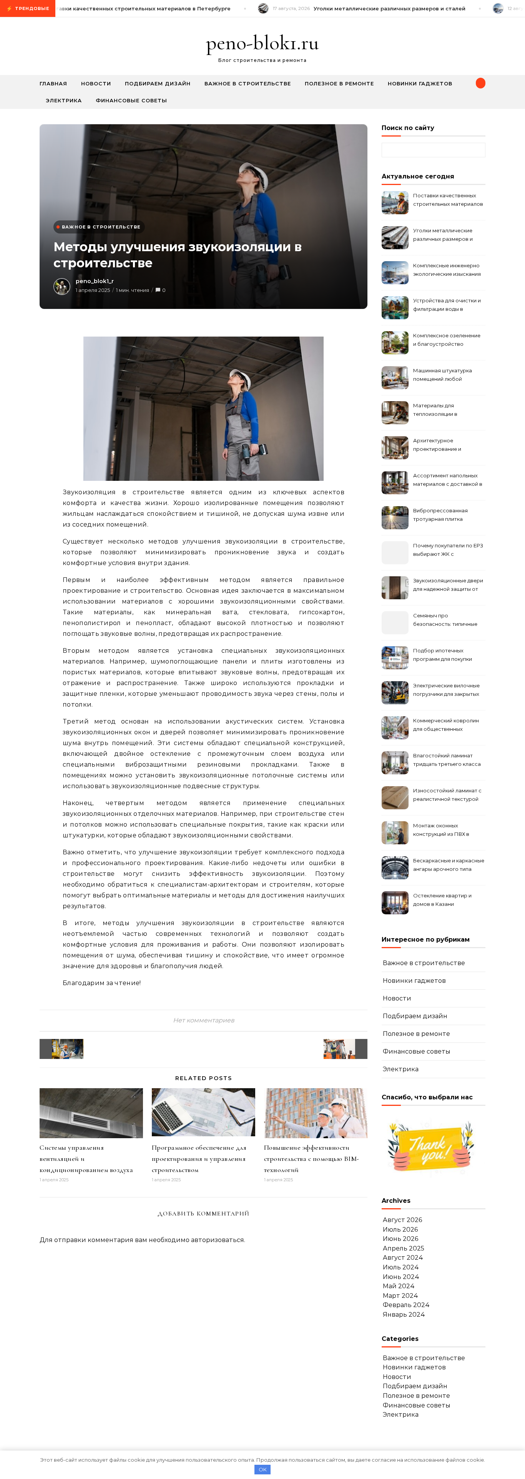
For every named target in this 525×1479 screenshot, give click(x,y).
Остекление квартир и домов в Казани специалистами (442, 900)
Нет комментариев (203, 1020)
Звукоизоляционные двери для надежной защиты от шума (448, 585)
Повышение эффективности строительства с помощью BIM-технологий (311, 1158)
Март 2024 (400, 1295)
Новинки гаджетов (420, 83)
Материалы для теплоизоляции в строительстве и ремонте (446, 410)
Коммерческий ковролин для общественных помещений (446, 725)
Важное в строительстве (247, 83)
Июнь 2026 (400, 1238)
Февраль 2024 (406, 1305)
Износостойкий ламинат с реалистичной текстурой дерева (447, 795)
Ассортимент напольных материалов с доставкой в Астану (447, 480)
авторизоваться (217, 1240)
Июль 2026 (400, 1229)
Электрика (64, 100)
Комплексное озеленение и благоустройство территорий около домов (446, 340)
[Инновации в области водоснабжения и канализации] (57, 1049)
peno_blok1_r (95, 281)
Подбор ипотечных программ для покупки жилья (442, 655)
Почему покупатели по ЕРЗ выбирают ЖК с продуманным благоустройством (448, 550)
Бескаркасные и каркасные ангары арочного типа (448, 864)
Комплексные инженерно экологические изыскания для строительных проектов (447, 270)
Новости (96, 83)
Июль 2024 (401, 1267)
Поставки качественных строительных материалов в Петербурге (448, 200)
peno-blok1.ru (262, 42)
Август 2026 (402, 1220)
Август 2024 (403, 1257)
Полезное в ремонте (339, 83)
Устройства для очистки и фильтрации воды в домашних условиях (447, 305)
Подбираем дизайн (158, 83)
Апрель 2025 (403, 1248)
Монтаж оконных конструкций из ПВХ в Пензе (441, 830)
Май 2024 (399, 1286)
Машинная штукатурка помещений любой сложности (442, 375)
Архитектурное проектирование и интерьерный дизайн (440, 445)
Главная (53, 83)
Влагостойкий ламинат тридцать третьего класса (447, 759)
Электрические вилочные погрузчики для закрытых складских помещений (446, 690)
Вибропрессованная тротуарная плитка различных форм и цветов (447, 515)
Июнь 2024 (401, 1277)
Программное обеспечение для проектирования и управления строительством (199, 1158)
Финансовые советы (131, 100)
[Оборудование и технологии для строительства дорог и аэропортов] (350, 1049)
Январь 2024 (404, 1314)
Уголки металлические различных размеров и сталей (443, 235)
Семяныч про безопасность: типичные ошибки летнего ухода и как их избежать (445, 620)
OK (263, 1469)
